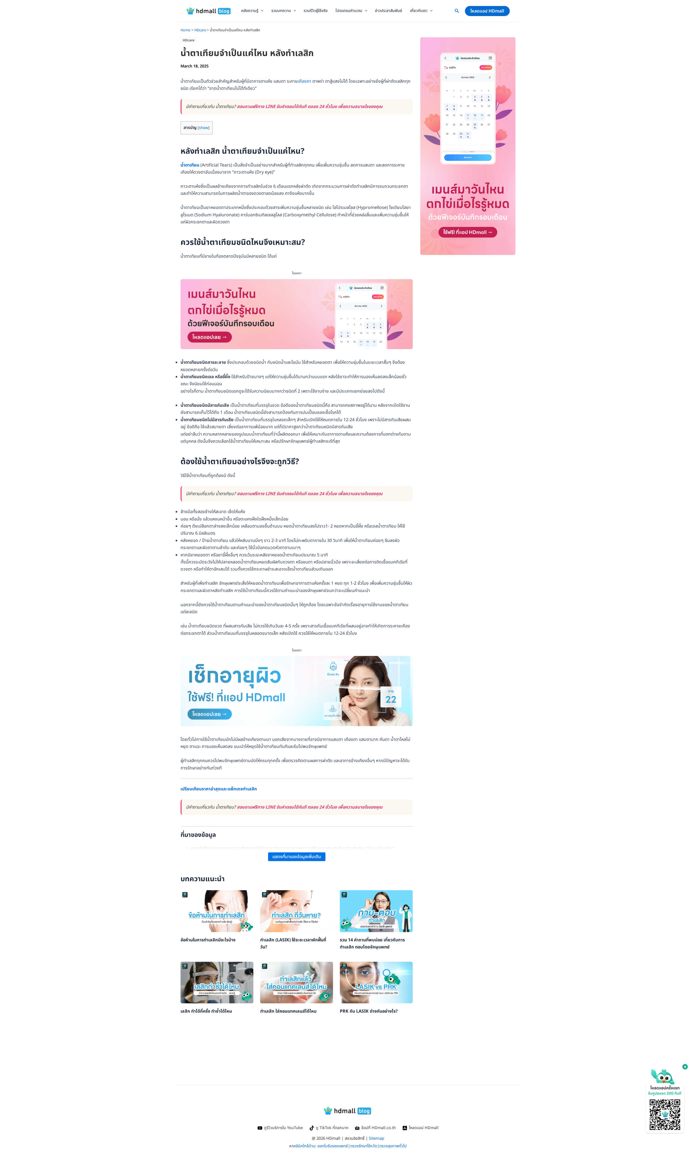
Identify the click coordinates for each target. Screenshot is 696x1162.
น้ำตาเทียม (190, 165)
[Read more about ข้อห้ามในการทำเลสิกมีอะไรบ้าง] (217, 911)
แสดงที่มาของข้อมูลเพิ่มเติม (296, 856)
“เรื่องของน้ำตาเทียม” (380, 848)
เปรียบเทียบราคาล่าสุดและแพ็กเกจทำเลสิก (219, 789)
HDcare (188, 40)
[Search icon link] (457, 12)
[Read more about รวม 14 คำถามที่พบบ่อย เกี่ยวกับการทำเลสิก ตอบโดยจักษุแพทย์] (376, 911)
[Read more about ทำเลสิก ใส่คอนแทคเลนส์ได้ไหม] (296, 982)
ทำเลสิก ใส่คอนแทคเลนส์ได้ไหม (288, 1011)
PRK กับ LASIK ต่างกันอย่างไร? (369, 1011)
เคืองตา (304, 81)
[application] (260, 11)
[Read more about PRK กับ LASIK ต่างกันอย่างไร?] (376, 982)
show (203, 128)
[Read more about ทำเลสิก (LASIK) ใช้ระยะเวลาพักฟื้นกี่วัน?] (296, 911)
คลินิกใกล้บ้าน (304, 1146)
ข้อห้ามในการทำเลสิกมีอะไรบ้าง (208, 940)
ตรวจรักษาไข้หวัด (363, 1146)
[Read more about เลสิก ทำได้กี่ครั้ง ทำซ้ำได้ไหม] (217, 982)
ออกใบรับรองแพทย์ (332, 1146)
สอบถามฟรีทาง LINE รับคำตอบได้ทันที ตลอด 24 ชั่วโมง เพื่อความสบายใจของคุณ (310, 106)
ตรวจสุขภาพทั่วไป (393, 1146)
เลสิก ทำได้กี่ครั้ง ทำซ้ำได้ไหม (206, 1011)
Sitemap (376, 1138)
